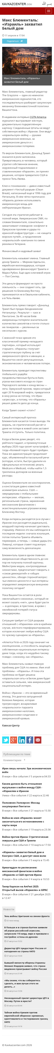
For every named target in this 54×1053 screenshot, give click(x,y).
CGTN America (38, 117)
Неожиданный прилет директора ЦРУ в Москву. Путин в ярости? (26, 1002)
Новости (8, 909)
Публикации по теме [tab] (16, 754)
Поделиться (13, 41)
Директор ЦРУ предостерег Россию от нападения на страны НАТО (25, 952)
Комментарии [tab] (14, 760)
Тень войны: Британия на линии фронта (27, 918)
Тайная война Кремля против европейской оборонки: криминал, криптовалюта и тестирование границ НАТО (26, 1019)
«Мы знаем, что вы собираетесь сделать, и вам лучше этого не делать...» (22, 985)
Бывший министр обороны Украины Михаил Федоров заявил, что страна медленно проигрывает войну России (25, 968)
